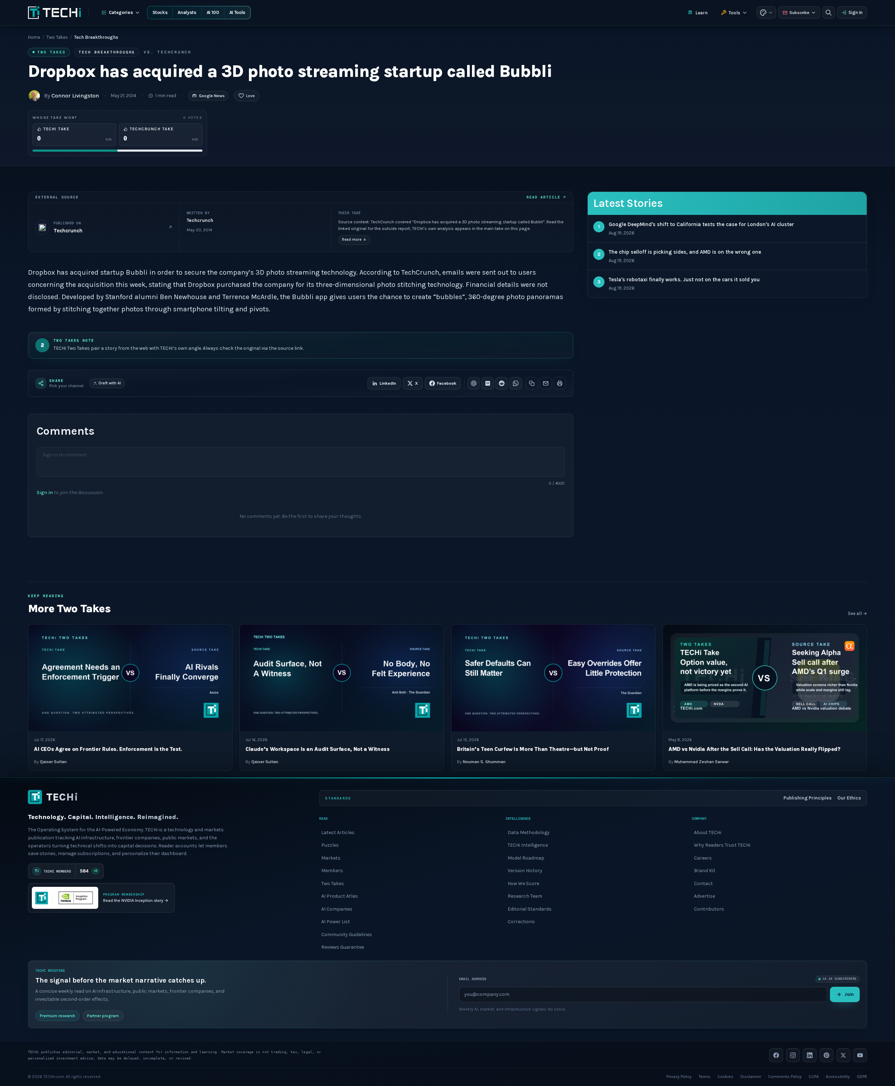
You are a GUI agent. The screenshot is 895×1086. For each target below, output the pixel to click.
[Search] (828, 12)
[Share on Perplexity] (487, 383)
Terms (704, 1076)
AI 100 (213, 12)
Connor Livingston (75, 95)
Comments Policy (785, 1076)
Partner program (103, 1015)
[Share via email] (545, 383)
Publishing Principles (807, 798)
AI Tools (237, 12)
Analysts (187, 12)
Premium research (57, 1015)
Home (34, 37)
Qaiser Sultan (53, 762)
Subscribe (799, 12)
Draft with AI (110, 383)
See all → (857, 613)
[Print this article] (559, 383)
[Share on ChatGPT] (473, 383)
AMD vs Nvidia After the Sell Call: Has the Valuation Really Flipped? (754, 749)
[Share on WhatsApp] (515, 383)
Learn (701, 12)
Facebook (446, 383)
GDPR (862, 1076)
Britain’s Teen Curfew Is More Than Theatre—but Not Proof (532, 749)
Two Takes (57, 37)
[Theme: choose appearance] (766, 12)
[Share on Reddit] (501, 383)
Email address (472, 979)
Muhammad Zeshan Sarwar (701, 762)
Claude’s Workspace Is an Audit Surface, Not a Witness (317, 749)
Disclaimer (750, 1076)
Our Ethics (849, 798)
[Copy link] (531, 383)
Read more (354, 239)
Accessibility (838, 1076)
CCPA (814, 1076)
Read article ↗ (546, 197)
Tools (734, 12)
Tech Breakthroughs (107, 52)
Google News (211, 95)
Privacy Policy (679, 1076)
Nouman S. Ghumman (484, 762)
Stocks (159, 12)
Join (849, 994)
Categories (121, 12)
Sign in (855, 12)
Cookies (725, 1076)
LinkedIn (388, 383)
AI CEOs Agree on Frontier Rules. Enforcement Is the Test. (108, 749)
